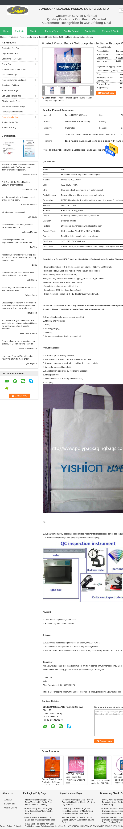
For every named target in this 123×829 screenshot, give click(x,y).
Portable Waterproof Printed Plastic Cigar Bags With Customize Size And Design (78, 819)
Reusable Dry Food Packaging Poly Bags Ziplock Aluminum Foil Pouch (39, 811)
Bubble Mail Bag (9, 128)
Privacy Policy (6, 826)
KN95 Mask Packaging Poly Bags (39, 824)
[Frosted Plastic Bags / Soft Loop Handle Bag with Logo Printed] (68, 65)
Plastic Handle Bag (28, 37)
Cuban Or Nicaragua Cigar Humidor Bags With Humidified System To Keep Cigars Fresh (78, 802)
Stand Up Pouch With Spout (14, 69)
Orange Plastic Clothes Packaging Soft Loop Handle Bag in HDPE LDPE (52, 783)
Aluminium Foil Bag (10, 85)
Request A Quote (110, 31)
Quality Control (71, 31)
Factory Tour (51, 31)
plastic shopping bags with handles (63, 692)
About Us (34, 31)
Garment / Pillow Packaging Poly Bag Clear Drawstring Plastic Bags (40, 818)
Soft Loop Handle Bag (11, 96)
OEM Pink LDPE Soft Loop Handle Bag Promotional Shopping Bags (75, 778)
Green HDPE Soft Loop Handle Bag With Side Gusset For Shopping (100, 783)
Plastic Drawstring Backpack (14, 80)
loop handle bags (87, 692)
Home (6, 31)
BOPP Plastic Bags (10, 90)
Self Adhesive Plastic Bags (13, 106)
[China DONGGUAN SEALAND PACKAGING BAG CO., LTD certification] (9, 148)
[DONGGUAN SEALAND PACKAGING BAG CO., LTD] (17, 10)
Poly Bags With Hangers (12, 112)
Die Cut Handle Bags (11, 101)
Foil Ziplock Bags (9, 75)
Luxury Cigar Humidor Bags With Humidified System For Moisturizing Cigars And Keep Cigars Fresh (77, 811)
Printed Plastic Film (10, 122)
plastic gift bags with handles (108, 692)
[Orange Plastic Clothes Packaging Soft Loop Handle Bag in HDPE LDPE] (52, 767)
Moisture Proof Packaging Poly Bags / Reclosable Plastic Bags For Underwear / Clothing (38, 802)
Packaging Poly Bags (11, 48)
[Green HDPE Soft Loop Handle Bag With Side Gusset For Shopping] (100, 768)
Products (19, 31)
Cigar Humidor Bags (11, 53)
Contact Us (90, 31)
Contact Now (107, 93)
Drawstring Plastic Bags (12, 59)
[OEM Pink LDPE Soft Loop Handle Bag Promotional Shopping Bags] (76, 765)
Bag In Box (6, 64)
